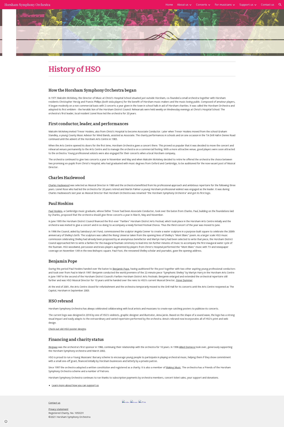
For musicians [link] (223, 4)
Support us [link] (246, 4)
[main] (142, 69)
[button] (280, 5)
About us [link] (182, 4)
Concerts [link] (201, 4)
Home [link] (169, 4)
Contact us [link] (267, 4)
